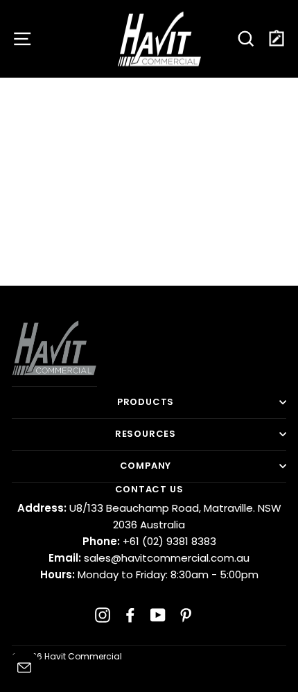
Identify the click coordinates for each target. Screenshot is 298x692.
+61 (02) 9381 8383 (149, 541)
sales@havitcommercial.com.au (149, 558)
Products (145, 401)
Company (146, 465)
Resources (145, 433)
